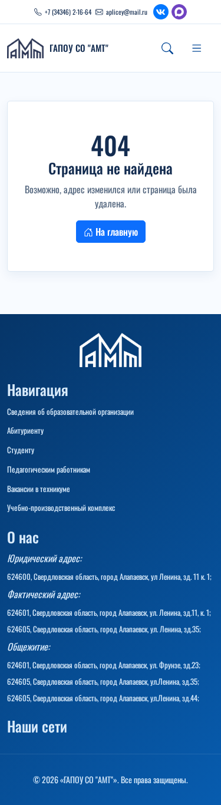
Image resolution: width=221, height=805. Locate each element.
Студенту (20, 450)
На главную (115, 232)
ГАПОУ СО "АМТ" (79, 47)
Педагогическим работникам (48, 469)
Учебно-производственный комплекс (61, 507)
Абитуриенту (25, 430)
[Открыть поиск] (167, 48)
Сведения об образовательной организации (70, 411)
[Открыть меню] (196, 48)
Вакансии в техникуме (38, 488)
